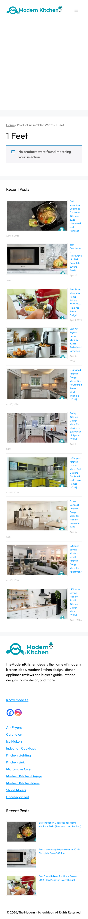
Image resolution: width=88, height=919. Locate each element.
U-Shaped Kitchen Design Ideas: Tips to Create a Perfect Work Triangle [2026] (76, 384)
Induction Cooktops (21, 748)
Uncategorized (17, 797)
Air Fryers (14, 727)
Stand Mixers (16, 790)
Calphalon (14, 734)
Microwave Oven (19, 769)
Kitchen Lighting (18, 755)
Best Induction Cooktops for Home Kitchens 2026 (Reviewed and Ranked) (75, 216)
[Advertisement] (44, 66)
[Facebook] (10, 712)
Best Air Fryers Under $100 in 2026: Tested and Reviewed (75, 339)
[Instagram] (18, 712)
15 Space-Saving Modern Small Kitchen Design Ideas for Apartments (75, 560)
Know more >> (17, 700)
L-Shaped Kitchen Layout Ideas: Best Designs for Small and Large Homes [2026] (75, 472)
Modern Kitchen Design (24, 776)
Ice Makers (14, 741)
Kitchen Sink (15, 762)
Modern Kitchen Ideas (22, 783)
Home (10, 125)
